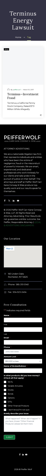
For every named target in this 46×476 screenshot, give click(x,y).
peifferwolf (16, 90)
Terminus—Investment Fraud (23, 96)
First (5, 324)
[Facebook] (20, 455)
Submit (9, 437)
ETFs (10, 402)
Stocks (10, 390)
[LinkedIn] (23, 455)
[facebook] (5, 201)
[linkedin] (14, 201)
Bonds (10, 394)
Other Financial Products (18, 406)
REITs (10, 382)
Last (5, 334)
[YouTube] (26, 455)
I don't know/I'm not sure (18, 410)
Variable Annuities (15, 386)
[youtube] (18, 201)
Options (11, 398)
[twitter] (9, 201)
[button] (41, 115)
